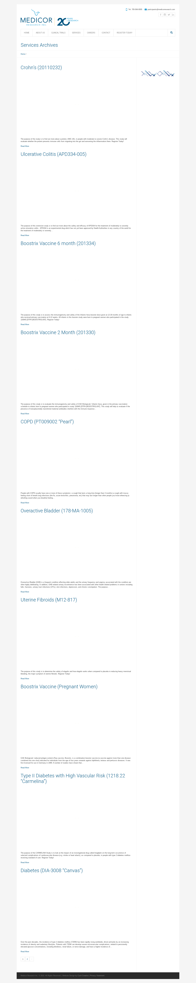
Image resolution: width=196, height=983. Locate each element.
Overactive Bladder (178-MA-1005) (57, 511)
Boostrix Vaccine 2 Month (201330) (58, 332)
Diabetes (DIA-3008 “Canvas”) (52, 870)
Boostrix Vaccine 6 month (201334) (58, 243)
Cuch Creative (83, 976)
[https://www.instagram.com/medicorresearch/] (165, 15)
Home (23, 54)
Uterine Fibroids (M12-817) (49, 600)
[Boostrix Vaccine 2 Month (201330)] (77, 369)
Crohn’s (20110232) (41, 67)
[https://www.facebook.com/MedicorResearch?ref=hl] (161, 15)
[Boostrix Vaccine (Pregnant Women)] (77, 723)
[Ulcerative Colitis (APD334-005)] (77, 190)
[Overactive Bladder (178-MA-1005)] (77, 547)
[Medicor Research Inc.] (49, 15)
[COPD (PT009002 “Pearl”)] (77, 458)
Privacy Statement (97, 976)
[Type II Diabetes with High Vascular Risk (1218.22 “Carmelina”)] (77, 818)
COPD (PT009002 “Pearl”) (47, 422)
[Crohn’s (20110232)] (77, 104)
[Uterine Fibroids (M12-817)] (77, 636)
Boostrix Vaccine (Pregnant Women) (59, 686)
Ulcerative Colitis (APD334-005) (54, 154)
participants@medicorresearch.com (161, 9)
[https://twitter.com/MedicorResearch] (169, 15)
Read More (25, 146)
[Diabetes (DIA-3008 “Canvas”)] (77, 907)
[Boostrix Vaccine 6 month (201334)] (77, 280)
